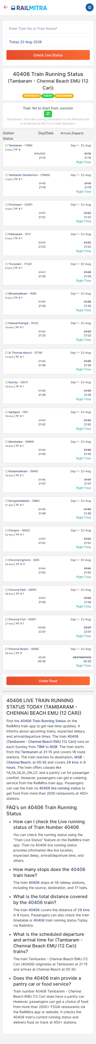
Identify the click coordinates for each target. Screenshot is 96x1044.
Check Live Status (48, 55)
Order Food (48, 681)
